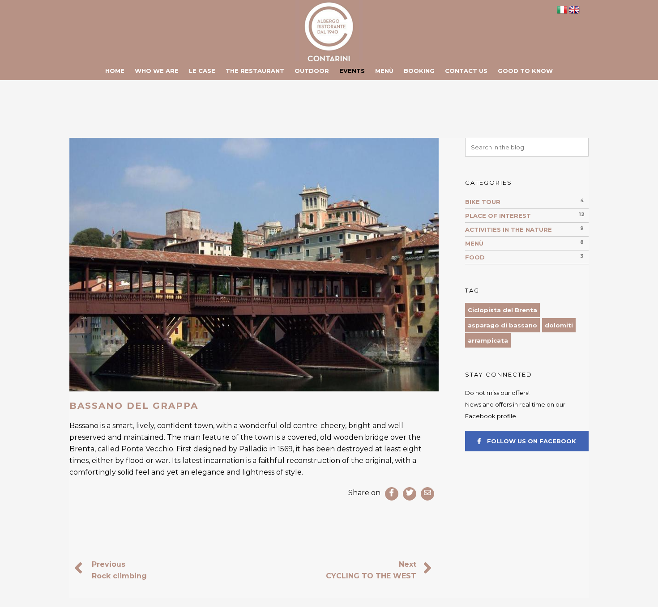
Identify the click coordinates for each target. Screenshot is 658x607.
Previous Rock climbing (119, 570)
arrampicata (488, 340)
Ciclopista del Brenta (502, 310)
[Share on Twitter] (409, 494)
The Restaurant (255, 70)
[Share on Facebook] (391, 494)
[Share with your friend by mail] (427, 494)
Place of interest (498, 215)
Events (352, 70)
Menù (384, 70)
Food (475, 257)
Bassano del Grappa (133, 405)
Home (114, 70)
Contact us (466, 70)
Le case (202, 70)
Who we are (157, 70)
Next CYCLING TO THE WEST (371, 570)
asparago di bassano (502, 325)
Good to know (525, 70)
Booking (419, 70)
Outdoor (312, 70)
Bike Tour (482, 201)
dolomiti (559, 325)
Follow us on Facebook (530, 441)
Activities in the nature (508, 229)
